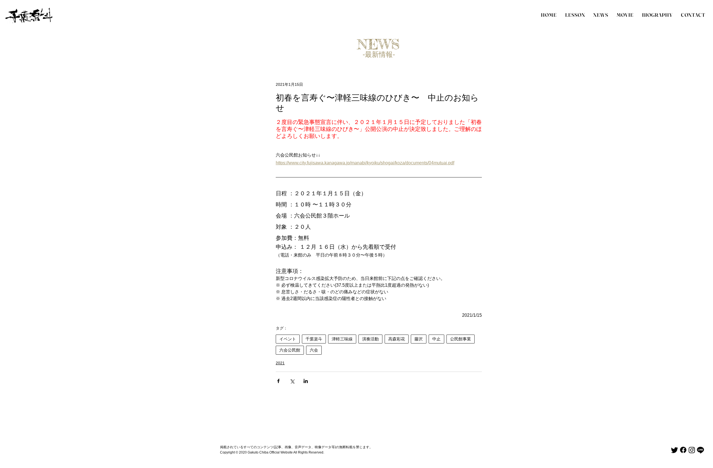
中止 (436, 339)
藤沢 (418, 339)
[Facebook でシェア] (278, 381)
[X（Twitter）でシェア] (292, 381)
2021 (280, 363)
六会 (314, 350)
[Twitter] (674, 450)
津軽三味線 (342, 339)
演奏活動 (370, 339)
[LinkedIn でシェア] (305, 381)
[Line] (700, 450)
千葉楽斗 (314, 339)
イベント (287, 339)
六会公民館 (289, 350)
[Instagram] (692, 450)
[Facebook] (683, 450)
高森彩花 (396, 339)
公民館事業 (460, 339)
